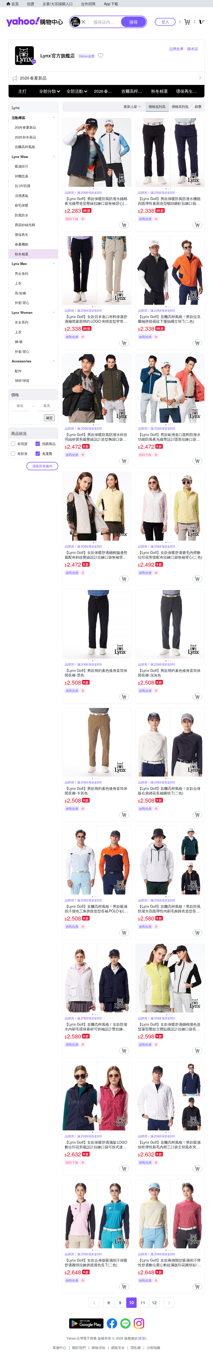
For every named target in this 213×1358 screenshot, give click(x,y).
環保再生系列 (188, 91)
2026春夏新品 (33, 78)
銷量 (198, 106)
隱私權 (136, 1347)
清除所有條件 (42, 465)
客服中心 (59, 1347)
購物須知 (98, 1347)
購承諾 (192, 48)
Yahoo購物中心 (34, 22)
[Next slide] (127, 152)
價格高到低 (180, 106)
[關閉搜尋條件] (83, 22)
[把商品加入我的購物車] (124, 225)
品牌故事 (176, 48)
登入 (165, 21)
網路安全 (118, 1347)
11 (143, 1303)
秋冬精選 (159, 91)
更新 (142, 1338)
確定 (49, 417)
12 (154, 1303)
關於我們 (79, 1347)
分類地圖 (153, 1347)
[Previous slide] (66, 152)
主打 (22, 91)
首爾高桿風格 (133, 91)
